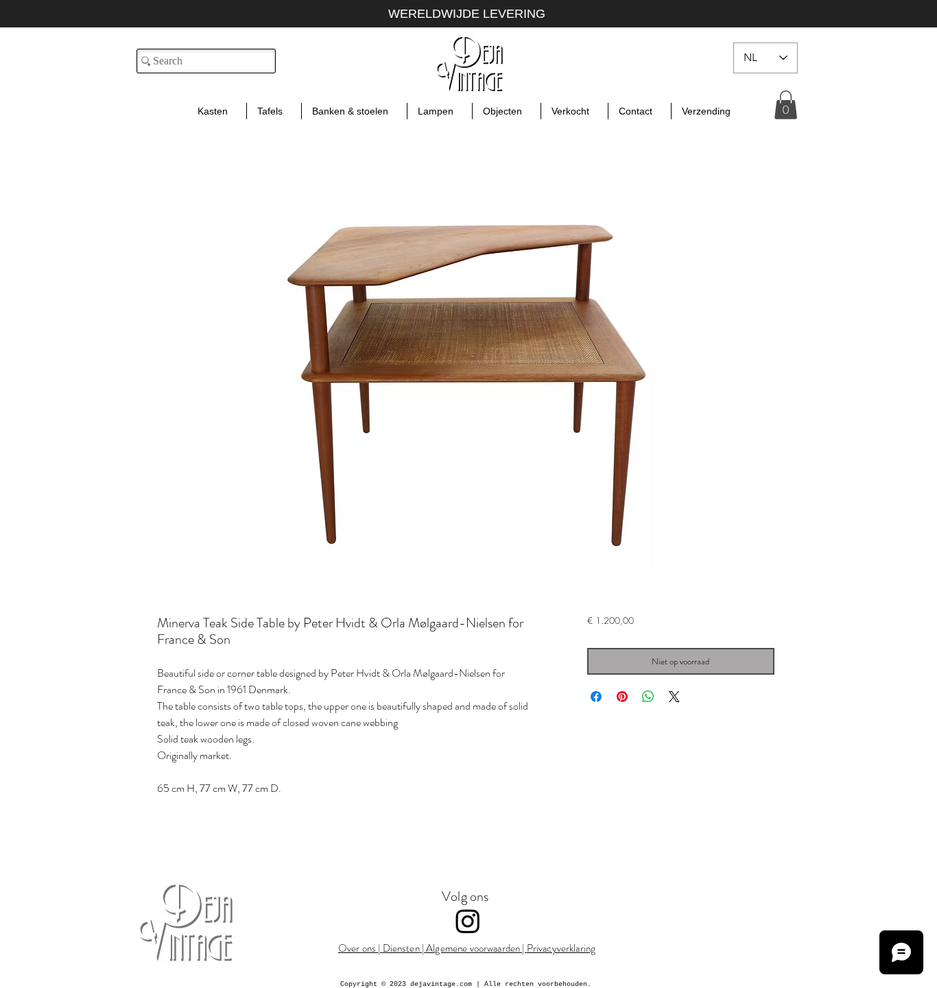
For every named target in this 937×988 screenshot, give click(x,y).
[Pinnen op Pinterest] (622, 696)
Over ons (358, 948)
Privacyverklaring (561, 948)
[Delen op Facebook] (596, 696)
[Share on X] (674, 696)
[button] (786, 105)
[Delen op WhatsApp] (648, 696)
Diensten (401, 948)
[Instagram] (468, 921)
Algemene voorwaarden (473, 948)
